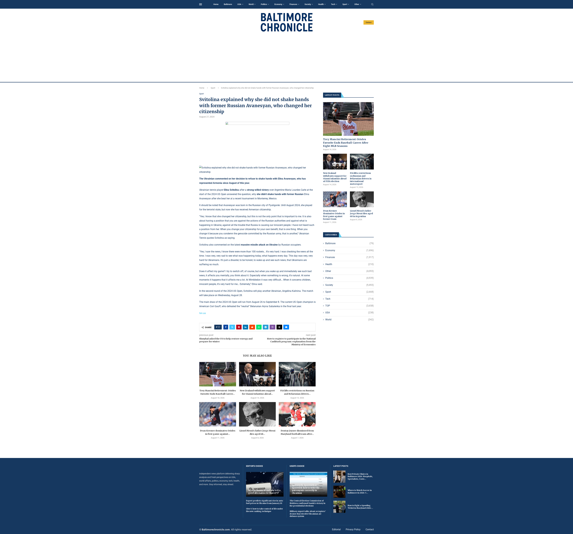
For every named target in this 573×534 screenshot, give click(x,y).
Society (308, 4)
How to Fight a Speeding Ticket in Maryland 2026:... (360, 506)
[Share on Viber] (272, 327)
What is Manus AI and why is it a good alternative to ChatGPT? (264, 491)
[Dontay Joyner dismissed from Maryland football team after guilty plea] (297, 414)
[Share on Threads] (279, 327)
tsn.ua (202, 313)
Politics (264, 4)
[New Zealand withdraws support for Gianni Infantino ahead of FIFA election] (257, 374)
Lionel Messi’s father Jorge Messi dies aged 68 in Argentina (361, 214)
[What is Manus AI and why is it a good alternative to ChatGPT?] (265, 484)
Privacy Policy (353, 529)
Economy (278, 4)
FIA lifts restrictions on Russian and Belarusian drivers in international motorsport (360, 178)
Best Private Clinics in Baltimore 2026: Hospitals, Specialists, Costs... (360, 476)
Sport (344, 4)
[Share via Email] (286, 327)
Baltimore (228, 4)
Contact (369, 22)
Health (321, 4)
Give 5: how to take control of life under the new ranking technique (264, 510)
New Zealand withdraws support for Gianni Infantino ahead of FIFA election (334, 177)
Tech (333, 4)
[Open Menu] (200, 4)
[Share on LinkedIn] (245, 327)
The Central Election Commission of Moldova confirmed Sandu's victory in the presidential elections (307, 503)
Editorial (336, 529)
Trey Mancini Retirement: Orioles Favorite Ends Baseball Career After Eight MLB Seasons (345, 142)
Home (215, 4)
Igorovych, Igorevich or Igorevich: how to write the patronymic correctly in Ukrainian (305, 489)
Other (356, 4)
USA (239, 4)
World (251, 4)
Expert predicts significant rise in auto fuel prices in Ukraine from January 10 (264, 502)
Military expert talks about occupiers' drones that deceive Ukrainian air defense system (308, 513)
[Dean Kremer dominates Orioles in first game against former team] (217, 414)
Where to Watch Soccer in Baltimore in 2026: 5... (360, 491)
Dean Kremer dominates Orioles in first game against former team (334, 215)
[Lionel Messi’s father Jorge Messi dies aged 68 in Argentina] (257, 414)
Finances (293, 4)
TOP (349, 305)
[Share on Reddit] (252, 327)
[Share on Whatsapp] (259, 327)
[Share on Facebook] (225, 327)
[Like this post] (219, 327)
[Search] (372, 4)
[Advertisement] (286, 57)
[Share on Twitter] (232, 327)
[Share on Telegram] (265, 327)
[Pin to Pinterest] (239, 327)
